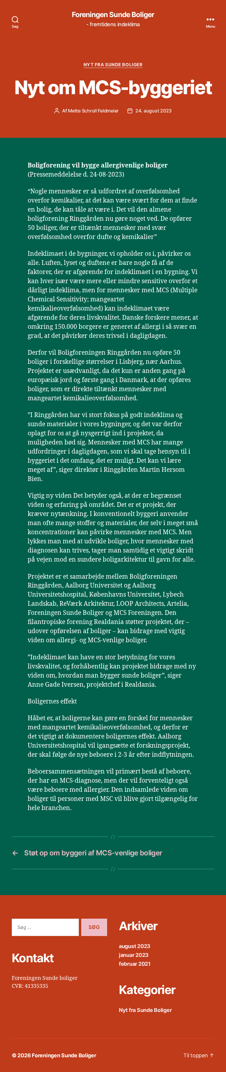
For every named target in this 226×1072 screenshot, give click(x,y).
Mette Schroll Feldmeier (93, 111)
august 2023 (134, 946)
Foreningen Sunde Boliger (113, 14)
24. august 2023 (153, 111)
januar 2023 (134, 955)
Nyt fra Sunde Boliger (113, 64)
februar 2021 (135, 964)
